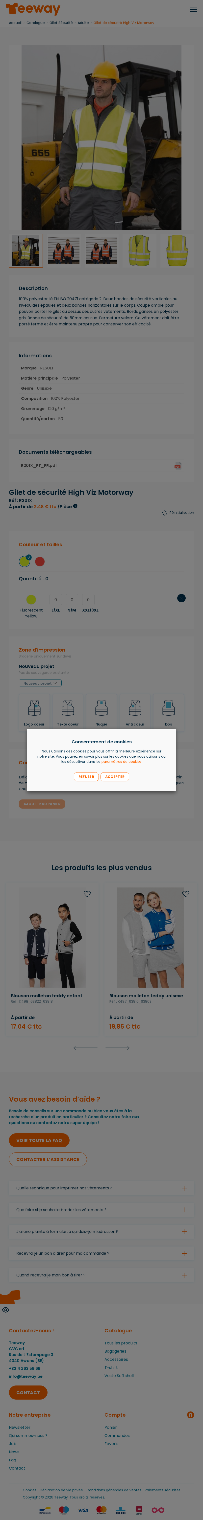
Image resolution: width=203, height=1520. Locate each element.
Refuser (86, 776)
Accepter (115, 776)
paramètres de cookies (122, 761)
